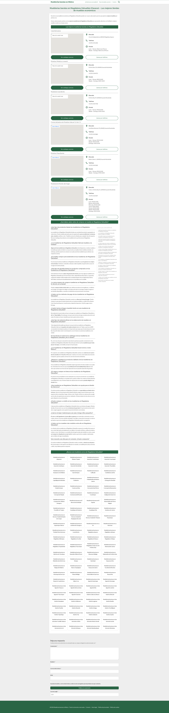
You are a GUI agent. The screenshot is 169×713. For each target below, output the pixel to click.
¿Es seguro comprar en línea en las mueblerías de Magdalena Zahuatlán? (107, 266)
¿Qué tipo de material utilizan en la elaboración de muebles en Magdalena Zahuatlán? (107, 253)
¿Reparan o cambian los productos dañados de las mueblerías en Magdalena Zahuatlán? (107, 263)
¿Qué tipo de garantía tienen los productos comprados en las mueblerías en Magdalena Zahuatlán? (106, 240)
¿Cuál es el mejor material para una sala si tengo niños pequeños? (106, 275)
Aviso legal (94, 707)
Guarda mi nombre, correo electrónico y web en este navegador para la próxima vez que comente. (75, 683)
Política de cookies (114, 707)
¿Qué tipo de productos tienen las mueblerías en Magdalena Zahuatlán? (107, 231)
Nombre (52, 662)
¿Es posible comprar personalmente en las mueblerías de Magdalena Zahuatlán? (106, 237)
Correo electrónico (55, 668)
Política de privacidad (103, 707)
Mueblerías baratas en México (62, 2)
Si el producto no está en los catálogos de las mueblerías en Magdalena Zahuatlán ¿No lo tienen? (107, 256)
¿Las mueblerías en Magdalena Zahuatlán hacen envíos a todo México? (107, 260)
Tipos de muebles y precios (104, 2)
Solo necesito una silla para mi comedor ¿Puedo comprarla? (106, 281)
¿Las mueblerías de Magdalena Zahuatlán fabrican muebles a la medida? (106, 234)
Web (51, 675)
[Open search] (119, 2)
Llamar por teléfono (101, 57)
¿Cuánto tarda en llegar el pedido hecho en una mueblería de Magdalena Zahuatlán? (107, 250)
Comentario (53, 646)
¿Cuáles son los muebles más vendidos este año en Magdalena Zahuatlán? (107, 278)
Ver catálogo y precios (67, 57)
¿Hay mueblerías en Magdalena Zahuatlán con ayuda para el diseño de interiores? (107, 269)
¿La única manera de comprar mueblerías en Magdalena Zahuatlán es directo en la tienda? (107, 244)
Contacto (114, 2)
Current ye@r (54, 691)
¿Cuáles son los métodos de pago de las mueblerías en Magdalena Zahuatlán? (106, 247)
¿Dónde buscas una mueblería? (91, 2)
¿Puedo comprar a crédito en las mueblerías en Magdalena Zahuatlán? (107, 272)
